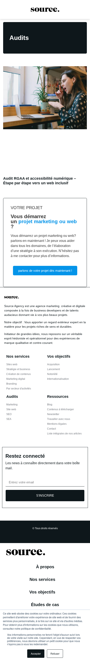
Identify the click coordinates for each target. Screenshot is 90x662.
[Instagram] (36, 534)
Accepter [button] (36, 653)
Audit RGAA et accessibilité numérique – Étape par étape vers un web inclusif (39, 180)
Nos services (42, 579)
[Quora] (60, 534)
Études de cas (45, 604)
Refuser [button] (54, 653)
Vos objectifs (42, 592)
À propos (45, 566)
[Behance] (54, 534)
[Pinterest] (48, 534)
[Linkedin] (42, 534)
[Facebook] (29, 534)
